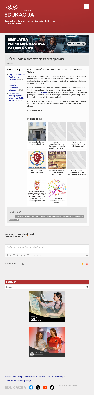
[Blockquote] (27, 255)
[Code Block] (31, 255)
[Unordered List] (24, 255)
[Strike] (17, 255)
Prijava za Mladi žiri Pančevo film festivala (16, 77)
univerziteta (42, 92)
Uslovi (55, 21)
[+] (41, 255)
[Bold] (7, 255)
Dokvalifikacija (58, 377)
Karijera (30, 21)
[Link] (34, 255)
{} (38, 255)
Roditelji (48, 21)
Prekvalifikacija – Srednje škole (37, 377)
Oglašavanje (9, 23)
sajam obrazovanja (54, 217)
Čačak (27, 217)
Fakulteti (21, 21)
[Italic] (10, 255)
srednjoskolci (68, 217)
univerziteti (79, 217)
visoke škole (13, 220)
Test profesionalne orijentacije (19, 381)
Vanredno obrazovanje (14, 377)
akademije (19, 217)
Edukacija (39, 21)
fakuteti (35, 217)
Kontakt (19, 23)
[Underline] (14, 255)
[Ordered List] (21, 255)
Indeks (42, 217)
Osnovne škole (10, 21)
